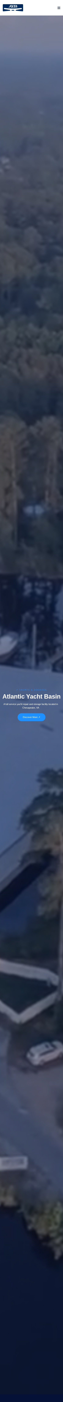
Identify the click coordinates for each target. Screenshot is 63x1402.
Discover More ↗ (31, 717)
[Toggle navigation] (59, 8)
